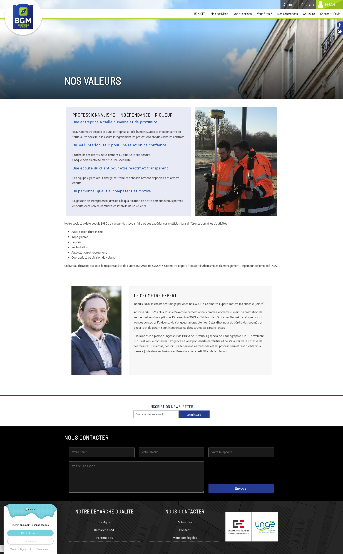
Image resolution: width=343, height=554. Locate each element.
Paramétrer (42, 549)
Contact (185, 530)
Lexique (104, 522)
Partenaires (104, 538)
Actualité (309, 14)
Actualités (185, 522)
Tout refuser (30, 541)
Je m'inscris (194, 414)
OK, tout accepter (30, 533)
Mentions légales (185, 538)
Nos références (287, 14)
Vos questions (242, 14)
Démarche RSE (104, 530)
